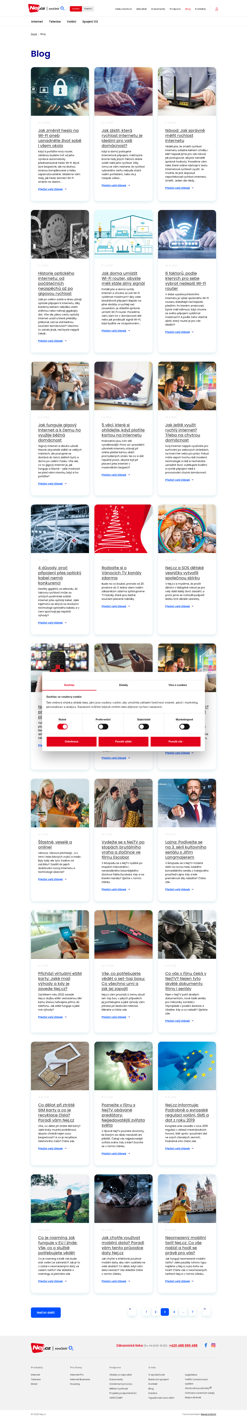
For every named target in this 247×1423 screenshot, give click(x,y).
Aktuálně (141, 9)
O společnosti (156, 1374)
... (183, 1312)
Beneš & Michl (208, 1414)
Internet (37, 21)
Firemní (88, 8)
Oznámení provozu (120, 1384)
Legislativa (191, 1374)
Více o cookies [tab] (178, 684)
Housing (75, 1384)
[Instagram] (213, 1345)
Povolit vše (175, 741)
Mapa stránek (193, 1397)
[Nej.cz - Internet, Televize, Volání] (46, 8)
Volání (71, 21)
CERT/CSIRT (116, 1398)
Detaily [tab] (123, 684)
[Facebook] (206, 1346)
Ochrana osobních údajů (199, 1393)
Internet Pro (77, 1374)
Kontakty (200, 9)
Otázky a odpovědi (120, 1374)
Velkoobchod (123, 9)
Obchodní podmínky (197, 1388)
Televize (55, 21)
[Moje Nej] (217, 8)
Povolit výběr (123, 741)
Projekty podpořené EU (123, 1393)
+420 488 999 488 (183, 1345)
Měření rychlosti (118, 1388)
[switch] (103, 726)
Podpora (175, 9)
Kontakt (152, 1384)
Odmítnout (71, 741)
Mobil (34, 1384)
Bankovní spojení (158, 1379)
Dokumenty (158, 9)
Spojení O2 (90, 21)
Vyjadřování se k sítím (161, 1398)
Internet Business (80, 1379)
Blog (188, 9)
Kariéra (152, 1393)
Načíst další (46, 1313)
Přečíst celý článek (50, 189)
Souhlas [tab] (69, 684)
